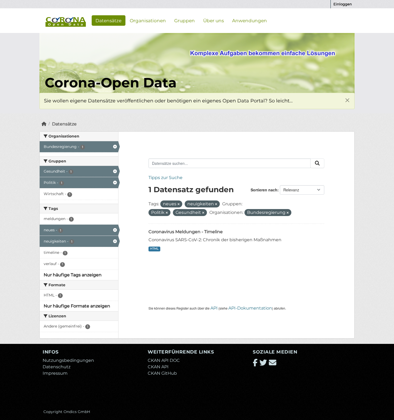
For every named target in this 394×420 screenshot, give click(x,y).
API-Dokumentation (250, 308)
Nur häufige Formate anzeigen (77, 306)
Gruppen (184, 20)
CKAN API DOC (164, 360)
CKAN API (158, 366)
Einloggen (342, 4)
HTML (154, 248)
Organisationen (148, 20)
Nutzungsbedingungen (68, 360)
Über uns (213, 20)
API (214, 308)
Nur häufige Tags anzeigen (73, 274)
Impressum (55, 373)
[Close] (347, 100)
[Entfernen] (178, 204)
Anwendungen (249, 20)
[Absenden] (317, 163)
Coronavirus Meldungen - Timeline (185, 231)
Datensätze (108, 20)
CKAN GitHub (162, 373)
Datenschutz (56, 366)
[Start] (44, 124)
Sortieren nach (264, 189)
